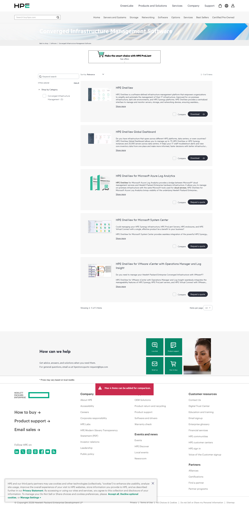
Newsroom (141, 458)
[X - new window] (23, 451)
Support (209, 5)
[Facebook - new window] (41, 451)
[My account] (233, 5)
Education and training (201, 412)
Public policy (87, 454)
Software (53, 43)
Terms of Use (146, 502)
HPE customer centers (201, 442)
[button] (153, 483)
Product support (173, 351)
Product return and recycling (150, 406)
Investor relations (89, 441)
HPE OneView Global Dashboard (136, 131)
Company (193, 5)
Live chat (155, 351)
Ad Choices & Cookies (166, 502)
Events (138, 440)
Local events (141, 452)
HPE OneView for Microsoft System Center (142, 219)
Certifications (196, 476)
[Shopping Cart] (220, 5)
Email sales (25, 429)
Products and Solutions (152, 5)
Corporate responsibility (93, 418)
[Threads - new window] (35, 451)
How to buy (173, 370)
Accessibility (87, 406)
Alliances (193, 470)
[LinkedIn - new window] (16, 451)
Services (177, 5)
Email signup (196, 418)
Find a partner (196, 482)
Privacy (133, 502)
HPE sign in (195, 448)
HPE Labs (85, 424)
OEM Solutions (143, 399)
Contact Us (195, 399)
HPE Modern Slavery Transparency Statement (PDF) (99, 433)
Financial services (198, 430)
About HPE (86, 399)
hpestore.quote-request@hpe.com (91, 366)
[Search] (58, 17)
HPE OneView (124, 87)
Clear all (76, 82)
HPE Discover (142, 446)
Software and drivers (146, 418)
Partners (194, 464)
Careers (84, 412)
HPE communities (198, 436)
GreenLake (126, 5)
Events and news (146, 434)
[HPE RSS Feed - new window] (54, 451)
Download (194, 114)
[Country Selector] (226, 5)
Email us (155, 370)
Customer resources (203, 394)
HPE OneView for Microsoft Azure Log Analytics (145, 175)
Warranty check (143, 424)
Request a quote (197, 202)
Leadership (86, 447)
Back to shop (43, 43)
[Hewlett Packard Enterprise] (21, 5)
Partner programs (198, 488)
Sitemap (231, 502)
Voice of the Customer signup (205, 454)
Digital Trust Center (199, 406)
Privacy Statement (33, 490)
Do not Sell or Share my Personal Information (202, 502)
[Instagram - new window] (29, 451)
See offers (124, 58)
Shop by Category (49, 89)
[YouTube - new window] (47, 451)
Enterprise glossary (199, 424)
